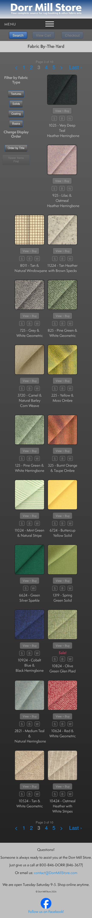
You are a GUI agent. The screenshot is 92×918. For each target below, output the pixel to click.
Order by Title (16, 148)
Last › (75, 67)
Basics (16, 123)
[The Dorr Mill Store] (46, 907)
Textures (16, 94)
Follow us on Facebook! (46, 911)
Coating (16, 113)
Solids (16, 104)
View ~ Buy (62, 111)
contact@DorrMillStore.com (55, 872)
